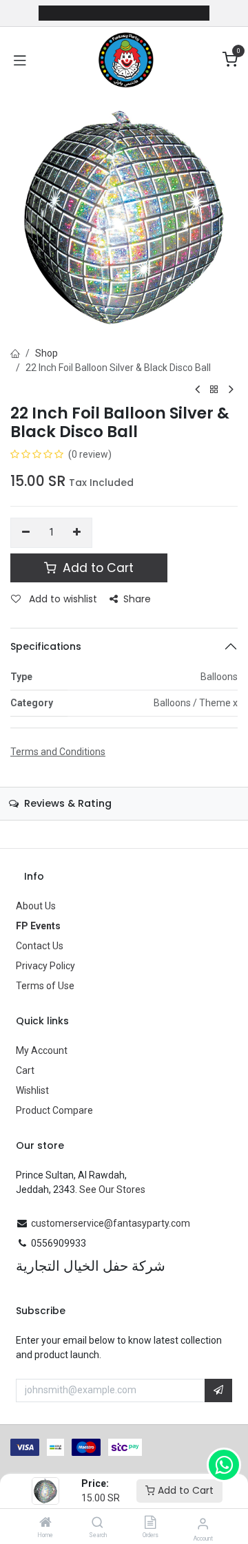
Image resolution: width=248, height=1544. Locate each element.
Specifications (45, 646)
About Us (36, 905)
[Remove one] (26, 532)
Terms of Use (45, 985)
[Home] (45, 1523)
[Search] (97, 1523)
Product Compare (54, 1110)
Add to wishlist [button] (61, 599)
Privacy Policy (45, 965)
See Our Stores (112, 1189)
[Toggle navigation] (20, 60)
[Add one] (77, 532)
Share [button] (137, 599)
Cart (25, 1070)
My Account (42, 1050)
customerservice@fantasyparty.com (110, 1223)
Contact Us (39, 945)
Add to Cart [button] (96, 568)
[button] (218, 1390)
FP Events (38, 925)
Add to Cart (184, 1490)
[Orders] (150, 1523)
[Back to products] (214, 390)
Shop (46, 353)
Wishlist (32, 1090)
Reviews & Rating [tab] (66, 803)
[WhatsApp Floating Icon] (224, 1465)
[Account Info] (202, 1524)
